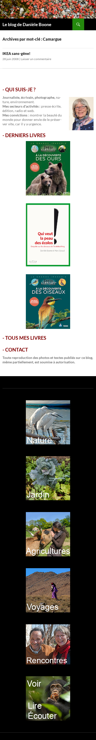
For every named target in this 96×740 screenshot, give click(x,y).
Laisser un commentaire (36, 59)
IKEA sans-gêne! (16, 53)
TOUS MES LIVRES (25, 338)
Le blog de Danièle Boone (26, 24)
